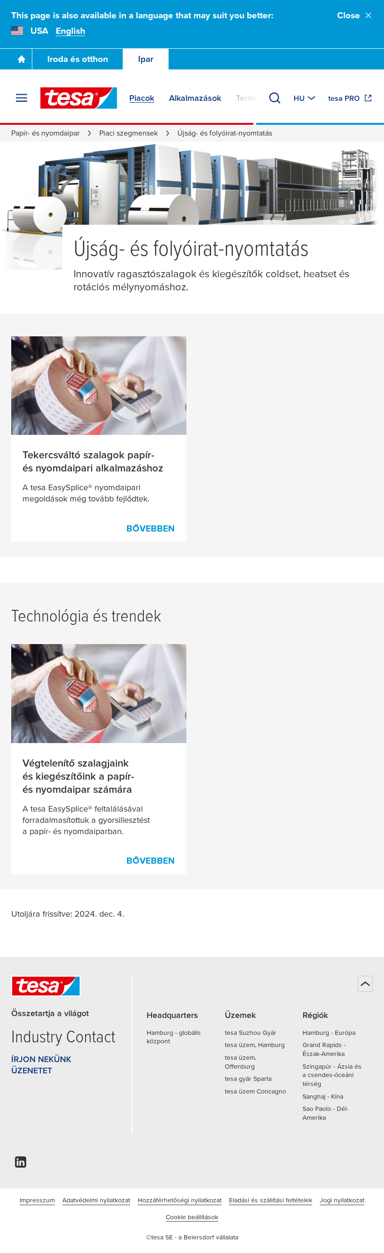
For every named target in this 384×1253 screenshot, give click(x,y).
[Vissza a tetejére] (365, 984)
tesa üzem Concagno (255, 1091)
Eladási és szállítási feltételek (270, 1200)
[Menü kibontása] (21, 98)
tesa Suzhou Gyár (250, 1032)
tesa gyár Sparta (248, 1078)
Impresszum (37, 1200)
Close (348, 15)
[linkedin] (20, 1164)
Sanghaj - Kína (323, 1096)
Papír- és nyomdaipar (45, 133)
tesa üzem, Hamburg (255, 1044)
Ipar (146, 59)
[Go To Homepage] (21, 59)
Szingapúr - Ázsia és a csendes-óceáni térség (332, 1075)
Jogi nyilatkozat (342, 1200)
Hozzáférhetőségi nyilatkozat (180, 1200)
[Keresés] (274, 98)
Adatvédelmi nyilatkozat (96, 1200)
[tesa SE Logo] (78, 98)
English (70, 31)
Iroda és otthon (77, 59)
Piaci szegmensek (128, 133)
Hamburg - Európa (329, 1032)
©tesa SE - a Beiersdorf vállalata (192, 1237)
